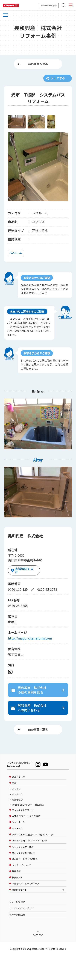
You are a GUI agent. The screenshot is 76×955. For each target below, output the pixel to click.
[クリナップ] (11, 5)
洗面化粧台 (17, 799)
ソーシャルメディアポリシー (22, 908)
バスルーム (17, 794)
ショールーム (18, 822)
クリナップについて (21, 865)
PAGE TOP (38, 935)
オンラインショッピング (23, 852)
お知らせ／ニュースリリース (25, 883)
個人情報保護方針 (17, 914)
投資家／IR (17, 877)
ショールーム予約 (49, 5)
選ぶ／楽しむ (18, 776)
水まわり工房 (33, 834)
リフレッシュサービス (22, 846)
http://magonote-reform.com (30, 638)
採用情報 (16, 871)
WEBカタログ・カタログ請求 (26, 816)
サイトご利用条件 (17, 902)
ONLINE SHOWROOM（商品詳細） (28, 804)
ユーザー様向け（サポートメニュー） (30, 840)
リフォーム (17, 828)
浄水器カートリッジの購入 (24, 859)
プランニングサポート (22, 809)
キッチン (16, 789)
